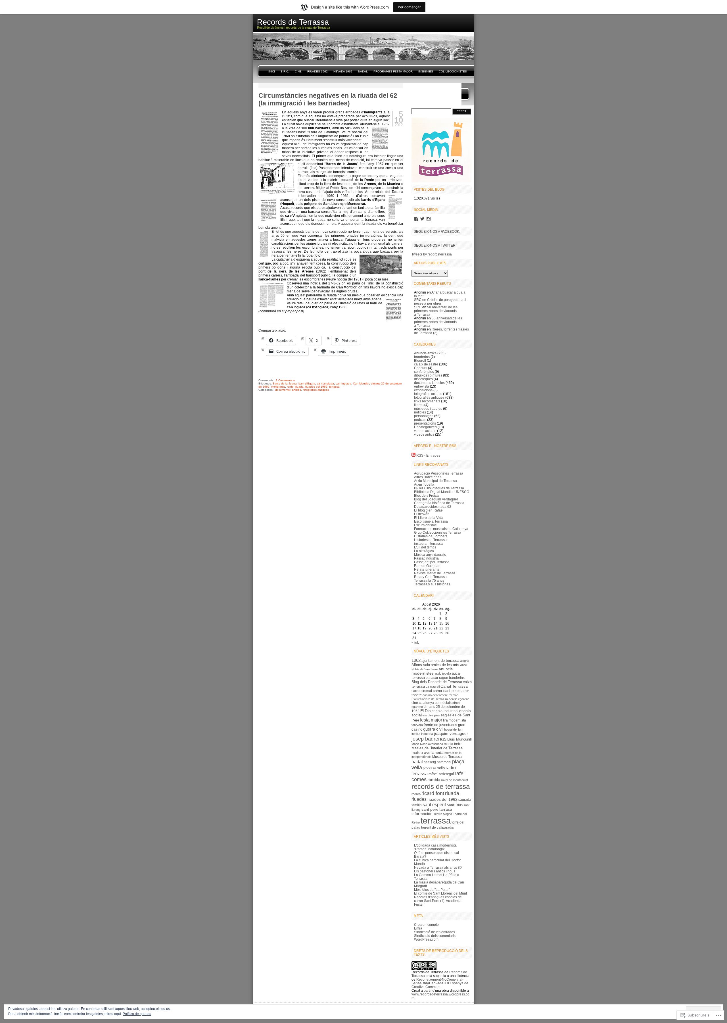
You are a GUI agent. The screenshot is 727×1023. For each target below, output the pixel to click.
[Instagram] (428, 219)
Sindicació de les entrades (434, 932)
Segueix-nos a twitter (435, 245)
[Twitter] (422, 219)
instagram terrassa (428, 543)
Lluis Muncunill (459, 739)
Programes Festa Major (393, 71)
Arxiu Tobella (424, 484)
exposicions (423, 390)
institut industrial (422, 733)
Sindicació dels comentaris (435, 935)
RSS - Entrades (428, 455)
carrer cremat (421, 691)
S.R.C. (285, 71)
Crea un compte (426, 924)
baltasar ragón (437, 678)
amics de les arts (445, 665)
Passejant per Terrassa (432, 562)
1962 (416, 660)
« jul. (415, 642)
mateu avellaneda (427, 752)
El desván (421, 514)
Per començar (409, 7)
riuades (419, 799)
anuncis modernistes (432, 671)
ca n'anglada (325, 383)
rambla (433, 779)
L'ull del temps (425, 547)
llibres (418, 405)
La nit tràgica (424, 551)
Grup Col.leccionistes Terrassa (437, 532)
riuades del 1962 (316, 386)
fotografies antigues (316, 389)
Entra (418, 928)
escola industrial (445, 711)
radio (441, 768)
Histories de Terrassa (430, 540)
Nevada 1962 (342, 71)
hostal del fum (453, 729)
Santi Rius (455, 805)
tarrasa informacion (431, 811)
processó (429, 768)
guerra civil (433, 729)
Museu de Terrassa (447, 757)
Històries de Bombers (430, 536)
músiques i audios (428, 408)
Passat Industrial (427, 558)
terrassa (334, 386)
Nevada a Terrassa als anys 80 (438, 867)
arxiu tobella (442, 673)
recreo (416, 794)
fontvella (417, 725)
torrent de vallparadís (437, 827)
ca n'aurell (433, 686)
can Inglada (343, 383)
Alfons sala (420, 665)
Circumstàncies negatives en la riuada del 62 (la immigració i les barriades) (327, 99)
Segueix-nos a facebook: (437, 231)
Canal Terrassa (454, 686)
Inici (271, 71)
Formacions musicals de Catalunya (441, 529)
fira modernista (454, 720)
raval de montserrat (454, 780)
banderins (422, 357)
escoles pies (431, 715)
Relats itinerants (426, 569)
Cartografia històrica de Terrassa (439, 503)
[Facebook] (416, 219)
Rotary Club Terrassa (430, 577)
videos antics (424, 434)
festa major (431, 719)
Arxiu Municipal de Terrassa (435, 481)
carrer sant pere (446, 691)
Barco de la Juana (285, 383)
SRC (417, 300)
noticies (420, 412)
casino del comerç (435, 695)
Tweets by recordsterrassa (431, 254)
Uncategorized (425, 427)
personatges (423, 416)
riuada (299, 386)
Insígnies (425, 71)
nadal (417, 761)
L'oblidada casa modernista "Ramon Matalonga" (435, 847)
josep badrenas (428, 739)
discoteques (423, 379)
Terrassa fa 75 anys (429, 580)
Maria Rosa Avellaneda (427, 744)
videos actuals (425, 431)
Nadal (363, 71)
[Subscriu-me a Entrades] (413, 455)
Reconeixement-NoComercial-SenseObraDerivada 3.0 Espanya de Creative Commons (439, 983)
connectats (443, 703)
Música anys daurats (430, 554)
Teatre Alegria (442, 814)
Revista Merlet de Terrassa (434, 573)
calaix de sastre (426, 364)
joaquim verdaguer (451, 733)
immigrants (278, 386)
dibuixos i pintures (428, 375)
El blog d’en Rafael (429, 510)
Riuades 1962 (317, 71)
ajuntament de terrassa (440, 660)
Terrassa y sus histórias (432, 584)
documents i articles (288, 389)
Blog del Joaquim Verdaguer (436, 499)
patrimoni (444, 762)
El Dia (425, 711)
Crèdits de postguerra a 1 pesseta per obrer (440, 301)
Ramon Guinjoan (427, 565)
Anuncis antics (425, 353)
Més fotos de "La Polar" (432, 889)
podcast (420, 419)
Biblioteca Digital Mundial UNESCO (441, 492)
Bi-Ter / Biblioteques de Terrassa (439, 488)
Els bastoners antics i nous (434, 871)
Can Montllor (361, 383)
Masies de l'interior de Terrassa (437, 748)
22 (441, 628)
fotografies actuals (428, 394)
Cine (298, 71)
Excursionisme (425, 525)
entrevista (421, 386)
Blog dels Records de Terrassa (436, 682)
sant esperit (434, 804)
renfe (290, 386)
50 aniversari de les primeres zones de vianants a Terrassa (435, 310)
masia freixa (453, 744)
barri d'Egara (306, 383)
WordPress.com (426, 939)
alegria (464, 660)
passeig (430, 762)
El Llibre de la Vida (428, 517)
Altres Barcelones (427, 477)
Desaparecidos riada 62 (432, 506)
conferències (424, 371)
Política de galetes (137, 1014)
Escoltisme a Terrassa (431, 521)
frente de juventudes (440, 725)
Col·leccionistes (453, 71)
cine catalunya (422, 703)
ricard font (432, 793)
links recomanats (427, 401)
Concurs (420, 368)
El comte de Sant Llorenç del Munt (440, 893)
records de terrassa (440, 786)
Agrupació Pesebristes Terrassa (438, 473)
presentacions (425, 423)
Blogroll (420, 360)
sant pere (429, 809)
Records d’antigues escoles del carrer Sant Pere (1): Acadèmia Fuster (438, 900)
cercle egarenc (459, 699)
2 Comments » (285, 380)
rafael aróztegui (441, 774)
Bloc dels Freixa (426, 495)
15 (441, 623)
